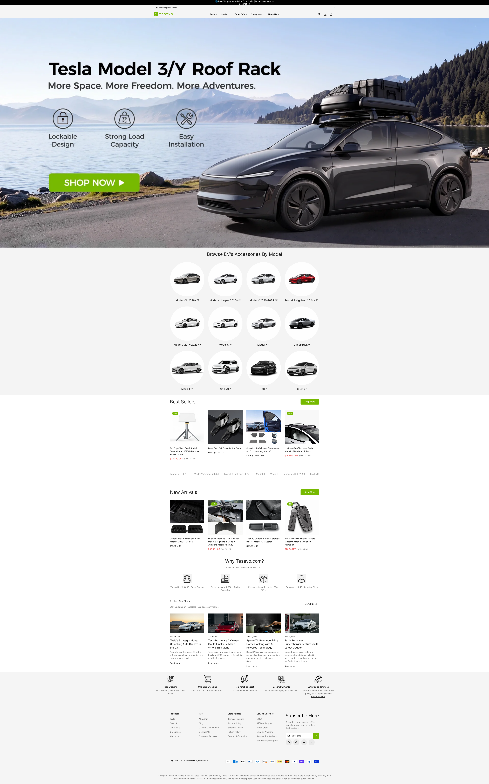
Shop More (309, 401)
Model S (225, 344)
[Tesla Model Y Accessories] (263, 279)
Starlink (225, 14)
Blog (201, 723)
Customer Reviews (208, 736)
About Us (272, 14)
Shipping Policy (235, 727)
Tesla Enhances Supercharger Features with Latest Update (301, 644)
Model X (263, 344)
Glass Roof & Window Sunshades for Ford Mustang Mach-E (262, 450)
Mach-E (187, 389)
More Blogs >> (312, 604)
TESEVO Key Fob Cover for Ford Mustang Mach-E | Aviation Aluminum (300, 541)
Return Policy (234, 732)
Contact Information (237, 736)
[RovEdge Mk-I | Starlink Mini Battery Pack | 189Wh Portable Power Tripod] (187, 427)
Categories (256, 14)
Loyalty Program (265, 732)
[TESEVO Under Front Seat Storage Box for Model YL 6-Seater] (263, 517)
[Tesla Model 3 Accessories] (187, 323)
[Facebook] (289, 742)
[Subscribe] (316, 736)
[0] (331, 14)
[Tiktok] (312, 742)
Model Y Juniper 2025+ (225, 300)
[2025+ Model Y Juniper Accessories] (225, 279)
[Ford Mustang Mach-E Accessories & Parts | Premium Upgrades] (187, 368)
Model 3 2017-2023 (187, 344)
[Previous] (214, 2)
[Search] (319, 14)
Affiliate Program (265, 723)
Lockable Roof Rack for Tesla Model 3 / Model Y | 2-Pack (299, 450)
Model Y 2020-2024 (264, 300)
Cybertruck (302, 344)
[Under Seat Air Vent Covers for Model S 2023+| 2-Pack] (187, 517)
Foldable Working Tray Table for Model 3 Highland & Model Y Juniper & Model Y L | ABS (223, 541)
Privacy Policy (234, 723)
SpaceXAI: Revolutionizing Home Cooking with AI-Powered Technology (262, 644)
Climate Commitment (209, 727)
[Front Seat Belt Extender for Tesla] (225, 427)
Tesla (212, 14)
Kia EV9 (225, 389)
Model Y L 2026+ (187, 300)
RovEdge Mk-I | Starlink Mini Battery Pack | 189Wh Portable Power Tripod (184, 451)
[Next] (275, 2)
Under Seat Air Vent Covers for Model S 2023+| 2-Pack (185, 540)
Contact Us (204, 732)
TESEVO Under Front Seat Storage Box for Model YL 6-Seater (263, 540)
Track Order (262, 727)
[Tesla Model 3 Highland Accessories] (302, 279)
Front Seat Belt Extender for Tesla (224, 448)
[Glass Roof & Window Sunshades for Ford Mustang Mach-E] (263, 427)
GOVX (259, 719)
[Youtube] (304, 742)
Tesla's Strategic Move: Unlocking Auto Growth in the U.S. (185, 644)
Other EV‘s (240, 14)
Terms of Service (236, 719)
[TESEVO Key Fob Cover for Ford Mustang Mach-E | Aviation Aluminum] (302, 517)
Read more (175, 663)
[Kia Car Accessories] (225, 368)
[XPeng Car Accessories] (302, 368)
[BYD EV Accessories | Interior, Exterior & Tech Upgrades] (263, 368)
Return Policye (318, 696)
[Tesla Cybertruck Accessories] (302, 323)
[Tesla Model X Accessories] (263, 323)
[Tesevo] (163, 14)
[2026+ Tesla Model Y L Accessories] (187, 279)
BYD (263, 389)
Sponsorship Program (267, 740)
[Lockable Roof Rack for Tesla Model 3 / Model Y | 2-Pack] (302, 427)
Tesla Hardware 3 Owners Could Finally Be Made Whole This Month (224, 644)
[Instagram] (296, 742)
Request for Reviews (266, 736)
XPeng (302, 389)
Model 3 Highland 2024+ (301, 300)
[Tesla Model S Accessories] (225, 323)
